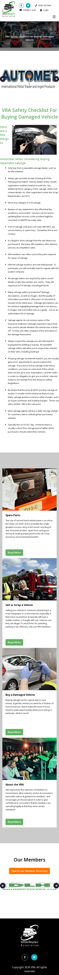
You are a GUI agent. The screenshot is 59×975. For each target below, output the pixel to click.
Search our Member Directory (29, 871)
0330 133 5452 (44, 5)
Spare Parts (13, 515)
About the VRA (15, 784)
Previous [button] (3, 79)
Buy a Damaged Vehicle (20, 694)
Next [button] (56, 79)
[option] (29, 886)
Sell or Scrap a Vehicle (19, 605)
